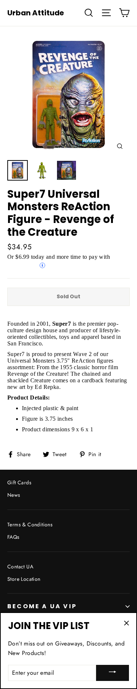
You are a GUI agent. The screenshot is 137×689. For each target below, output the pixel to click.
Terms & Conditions (30, 524)
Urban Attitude (35, 12)
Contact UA (20, 566)
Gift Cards (19, 482)
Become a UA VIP (42, 606)
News (13, 495)
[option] (68, 95)
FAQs (13, 537)
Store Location (24, 579)
